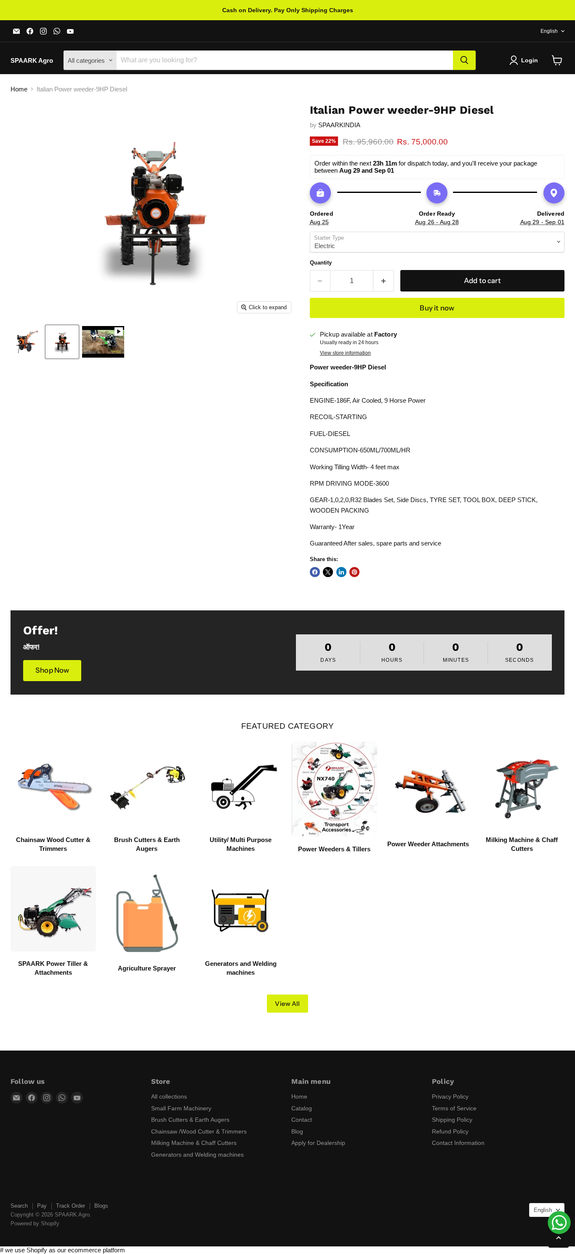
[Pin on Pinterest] (354, 572)
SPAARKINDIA (339, 124)
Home (19, 89)
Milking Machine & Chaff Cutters (194, 1142)
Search (19, 1206)
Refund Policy (450, 1131)
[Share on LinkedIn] (341, 572)
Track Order (70, 1206)
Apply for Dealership (318, 1142)
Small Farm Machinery (181, 1108)
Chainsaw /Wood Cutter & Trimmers (199, 1131)
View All (287, 1004)
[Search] (464, 60)
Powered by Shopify (35, 1223)
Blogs (101, 1206)
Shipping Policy (452, 1119)
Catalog (301, 1108)
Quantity (321, 262)
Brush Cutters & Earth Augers (190, 1119)
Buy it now (437, 308)
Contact (301, 1119)
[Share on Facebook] (315, 572)
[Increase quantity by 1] (383, 280)
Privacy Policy (450, 1096)
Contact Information (458, 1142)
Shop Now (52, 670)
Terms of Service (454, 1108)
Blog (297, 1131)
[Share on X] (328, 572)
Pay (42, 1206)
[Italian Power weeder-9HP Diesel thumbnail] (26, 341)
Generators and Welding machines (197, 1154)
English (549, 31)
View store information (345, 353)
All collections (169, 1096)
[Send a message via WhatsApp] (559, 1222)
